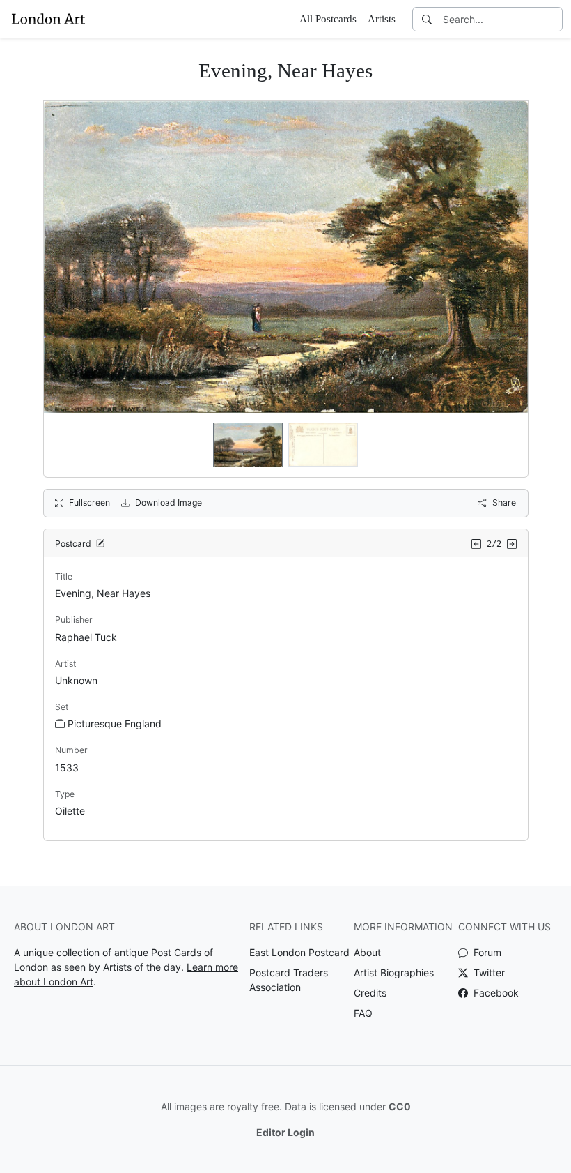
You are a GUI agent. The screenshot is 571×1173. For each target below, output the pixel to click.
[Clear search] (553, 19)
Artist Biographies (394, 972)
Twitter (488, 972)
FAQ (363, 1013)
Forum (486, 952)
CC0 (400, 1106)
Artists (382, 18)
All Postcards (328, 18)
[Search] (427, 19)
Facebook (495, 993)
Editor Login (285, 1132)
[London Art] (48, 18)
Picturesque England (115, 723)
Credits (370, 993)
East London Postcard (299, 952)
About (367, 952)
